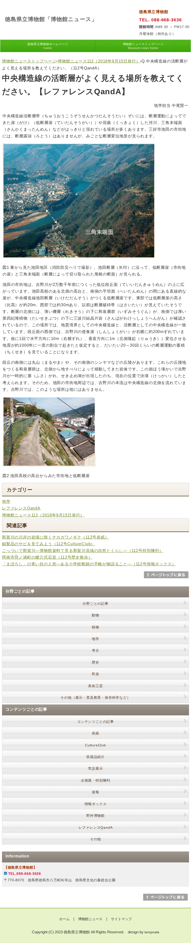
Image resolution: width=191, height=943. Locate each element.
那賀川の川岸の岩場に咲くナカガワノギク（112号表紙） (55, 537)
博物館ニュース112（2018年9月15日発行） (99, 61)
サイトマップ (121, 919)
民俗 (95, 674)
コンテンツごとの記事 (95, 722)
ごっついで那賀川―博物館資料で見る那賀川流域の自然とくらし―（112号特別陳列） (82, 550)
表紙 (95, 733)
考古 (95, 650)
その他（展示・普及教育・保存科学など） (95, 698)
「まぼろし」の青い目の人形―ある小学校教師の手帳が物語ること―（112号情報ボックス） (89, 564)
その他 (95, 839)
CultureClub (95, 745)
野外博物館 (95, 816)
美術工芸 (95, 686)
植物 (95, 627)
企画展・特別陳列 (95, 780)
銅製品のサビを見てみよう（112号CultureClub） (48, 544)
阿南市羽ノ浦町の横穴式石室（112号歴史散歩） (47, 557)
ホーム (64, 919)
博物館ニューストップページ (143, 46)
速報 (95, 792)
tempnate (151, 932)
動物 (95, 615)
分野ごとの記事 (95, 604)
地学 (6, 501)
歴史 (95, 662)
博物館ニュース (90, 919)
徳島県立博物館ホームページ (47, 46)
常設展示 (95, 768)
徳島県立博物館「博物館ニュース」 (51, 19)
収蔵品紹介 (95, 757)
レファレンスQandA (21, 508)
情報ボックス (96, 804)
